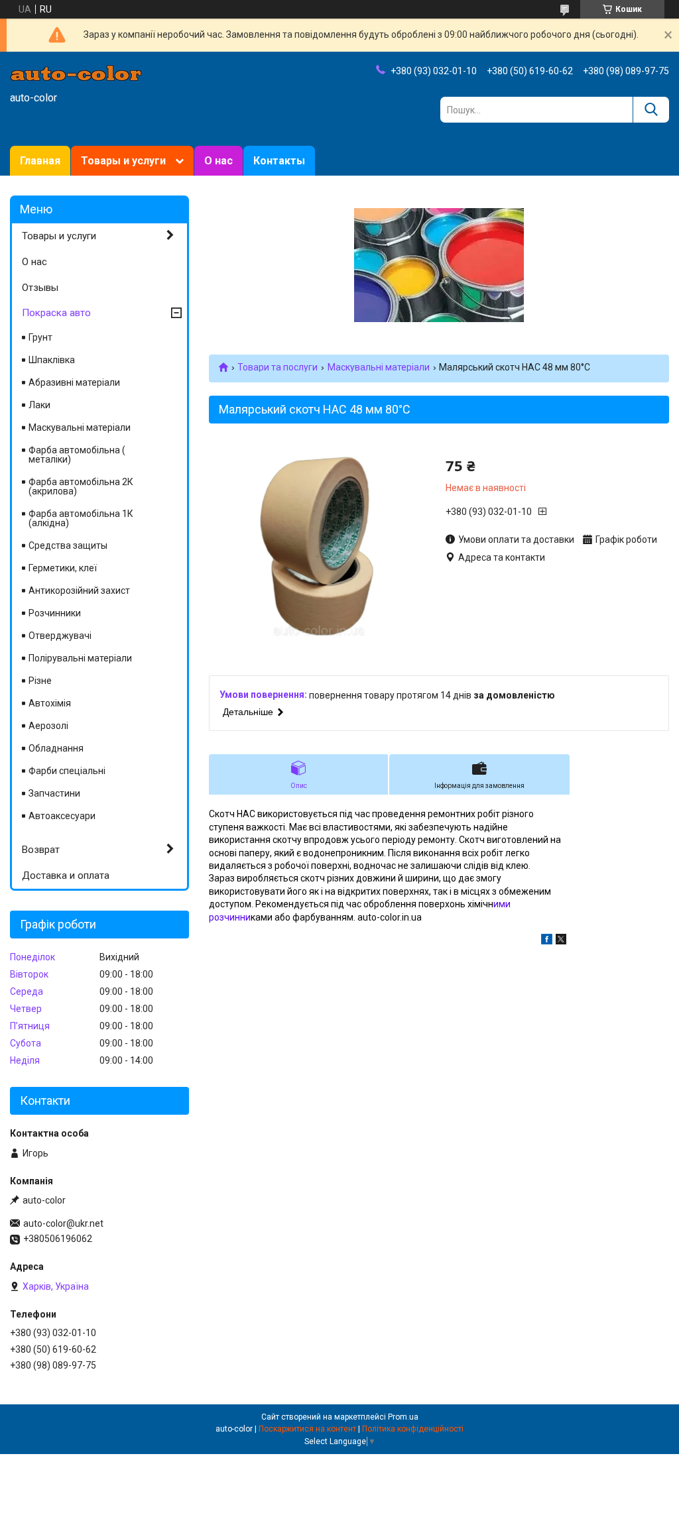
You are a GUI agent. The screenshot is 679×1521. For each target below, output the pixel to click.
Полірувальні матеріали (80, 658)
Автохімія (50, 703)
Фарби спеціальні (67, 770)
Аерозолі (48, 725)
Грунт (40, 337)
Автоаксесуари (62, 816)
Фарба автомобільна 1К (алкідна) (81, 518)
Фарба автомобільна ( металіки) (77, 455)
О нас (218, 160)
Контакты (279, 160)
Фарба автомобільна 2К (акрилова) (81, 486)
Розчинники (55, 613)
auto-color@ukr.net (63, 1223)
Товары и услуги (123, 160)
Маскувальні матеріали (379, 367)
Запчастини (54, 793)
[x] (561, 941)
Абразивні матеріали (74, 382)
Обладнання (56, 748)
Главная (40, 160)
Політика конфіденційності (412, 1429)
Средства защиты (68, 545)
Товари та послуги (277, 367)
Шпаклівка (52, 360)
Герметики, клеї (63, 568)
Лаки (39, 405)
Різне (40, 680)
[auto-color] (76, 72)
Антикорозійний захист (79, 590)
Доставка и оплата (65, 875)
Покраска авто (56, 313)
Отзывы (40, 288)
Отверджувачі (60, 635)
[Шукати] (651, 110)
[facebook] (546, 941)
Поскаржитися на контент (307, 1429)
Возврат (41, 850)
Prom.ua (403, 1417)
